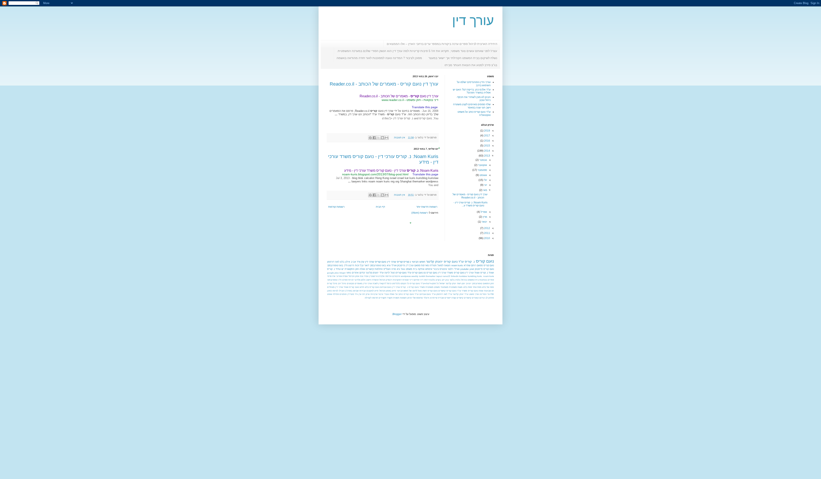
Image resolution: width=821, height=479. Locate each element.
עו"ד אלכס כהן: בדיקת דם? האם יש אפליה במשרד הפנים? (472, 91)
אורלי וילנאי (453, 269)
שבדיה (441, 298)
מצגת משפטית (455, 287)
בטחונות (483, 280)
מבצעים (350, 283)
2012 (486, 228)
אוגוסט (483, 175)
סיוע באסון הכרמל (387, 291)
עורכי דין (391, 261)
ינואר (484, 221)
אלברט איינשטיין (376, 276)
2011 (486, 233)
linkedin (455, 276)
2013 (486, 155)
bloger (343, 273)
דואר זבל (364, 265)
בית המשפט (473, 280)
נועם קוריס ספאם (485, 265)
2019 (486, 130)
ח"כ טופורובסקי (334, 280)
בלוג (342, 261)
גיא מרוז (395, 269)
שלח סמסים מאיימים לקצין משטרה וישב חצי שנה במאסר (472, 106)
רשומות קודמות (336, 206)
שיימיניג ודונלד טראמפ (426, 298)
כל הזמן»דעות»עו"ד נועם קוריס (424, 283)
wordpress (406, 276)
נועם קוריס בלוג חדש (369, 287)
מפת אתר (477, 287)
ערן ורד (361, 261)
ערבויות (374, 294)
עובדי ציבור (383, 294)
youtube (464, 269)
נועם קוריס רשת (430, 291)
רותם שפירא (470, 265)
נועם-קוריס (401, 272)
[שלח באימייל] (386, 138)
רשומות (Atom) (419, 212)
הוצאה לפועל (443, 265)
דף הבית (380, 206)
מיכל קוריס (332, 283)
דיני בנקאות (431, 100)
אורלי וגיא (392, 265)
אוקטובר (482, 165)
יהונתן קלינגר (434, 261)
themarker (431, 276)
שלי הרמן (411, 298)
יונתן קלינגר (451, 283)
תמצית (396, 298)
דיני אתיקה (418, 280)
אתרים (491, 280)
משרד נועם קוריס (417, 287)
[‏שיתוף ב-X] (378, 138)
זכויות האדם (347, 280)
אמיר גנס (364, 276)
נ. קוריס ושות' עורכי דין (476, 272)
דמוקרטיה (397, 280)
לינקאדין (382, 283)
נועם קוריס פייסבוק (484, 269)
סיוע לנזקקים (372, 291)
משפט (437, 287)
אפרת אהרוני (342, 276)
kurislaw (463, 276)
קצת (454, 298)
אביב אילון (350, 261)
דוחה (426, 280)
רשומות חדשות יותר (426, 206)
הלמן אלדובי (359, 280)
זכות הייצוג (353, 265)
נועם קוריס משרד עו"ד (467, 291)
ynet (472, 269)
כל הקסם (405, 283)
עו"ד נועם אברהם (427, 294)
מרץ (484, 216)
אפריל (483, 211)
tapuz (439, 276)
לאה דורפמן (333, 261)
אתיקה (421, 269)
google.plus (333, 273)
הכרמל (382, 280)
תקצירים (382, 298)
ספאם (417, 265)
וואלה (362, 269)
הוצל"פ (387, 269)
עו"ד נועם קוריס (454, 261)
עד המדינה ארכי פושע (479, 294)
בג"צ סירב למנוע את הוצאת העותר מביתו (470, 65)
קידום (482, 298)
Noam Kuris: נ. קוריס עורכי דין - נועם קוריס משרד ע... (470, 204)
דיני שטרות (407, 280)
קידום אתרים (358, 272)
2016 (486, 140)
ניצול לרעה (389, 272)
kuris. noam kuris (485, 276)
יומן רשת (461, 283)
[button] (436, 103)
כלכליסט (396, 283)
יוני (485, 184)
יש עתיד (340, 269)
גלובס (432, 280)
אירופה (388, 276)
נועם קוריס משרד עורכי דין (451, 272)
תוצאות (403, 298)
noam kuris (457, 265)
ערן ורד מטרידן (354, 294)
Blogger (397, 314)
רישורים (448, 298)
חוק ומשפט (413, 100)
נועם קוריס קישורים (447, 291)
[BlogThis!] (382, 138)
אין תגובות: (399, 137)
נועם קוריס (485, 261)
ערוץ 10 (366, 294)
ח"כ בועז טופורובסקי (337, 265)
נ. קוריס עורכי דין (400, 287)
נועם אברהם (385, 287)
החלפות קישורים (374, 269)
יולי (485, 180)
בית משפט (411, 269)
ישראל (442, 283)
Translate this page (425, 107)
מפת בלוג (467, 287)
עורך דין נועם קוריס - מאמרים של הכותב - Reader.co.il (384, 84)
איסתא (428, 269)
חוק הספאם (488, 283)
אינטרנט (396, 276)
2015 (486, 145)
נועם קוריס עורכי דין (375, 261)
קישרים (460, 298)
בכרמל (464, 280)
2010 (486, 238)
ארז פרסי (331, 276)
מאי (484, 190)
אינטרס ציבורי (440, 269)
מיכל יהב (342, 283)
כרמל (389, 283)
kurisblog (472, 276)
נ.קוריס (407, 261)
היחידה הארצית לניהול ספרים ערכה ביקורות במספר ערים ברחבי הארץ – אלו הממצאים (442, 44)
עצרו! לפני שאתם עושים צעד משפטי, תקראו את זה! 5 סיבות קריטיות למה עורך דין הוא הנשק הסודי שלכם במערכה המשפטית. (417, 51)
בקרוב (438, 280)
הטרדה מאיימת (429, 265)
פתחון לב (489, 298)
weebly (414, 276)
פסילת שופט (333, 294)
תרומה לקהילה (371, 298)
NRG (349, 273)
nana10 (446, 276)
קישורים (467, 298)
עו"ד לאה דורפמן (444, 294)
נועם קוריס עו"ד (414, 272)
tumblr (422, 276)
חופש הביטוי (418, 261)
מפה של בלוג (488, 287)
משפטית (429, 287)
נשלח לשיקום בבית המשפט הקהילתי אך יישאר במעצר (462, 58)
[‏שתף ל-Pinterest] (370, 138)
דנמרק (389, 280)
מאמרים (358, 283)
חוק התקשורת (352, 269)
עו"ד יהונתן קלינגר (375, 272)
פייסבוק (401, 265)
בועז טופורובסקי (378, 265)
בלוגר (452, 280)
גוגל (403, 269)
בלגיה (457, 280)
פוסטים (343, 294)
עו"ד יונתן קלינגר (460, 294)
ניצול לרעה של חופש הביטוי (409, 291)
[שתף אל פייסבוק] (374, 138)
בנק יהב (445, 280)
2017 (486, 135)
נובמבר (483, 159)
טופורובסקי (477, 283)
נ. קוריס (470, 261)
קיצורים (475, 298)
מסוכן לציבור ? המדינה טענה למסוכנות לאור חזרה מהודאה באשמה (379, 58)
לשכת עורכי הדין (370, 283)
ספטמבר (482, 170)
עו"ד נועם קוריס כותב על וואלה (404, 294)
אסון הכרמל (353, 276)
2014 (486, 150)
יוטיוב (468, 283)
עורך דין (473, 20)
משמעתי (444, 287)
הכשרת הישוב (372, 280)
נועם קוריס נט (430, 272)
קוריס (400, 261)
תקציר (390, 298)
